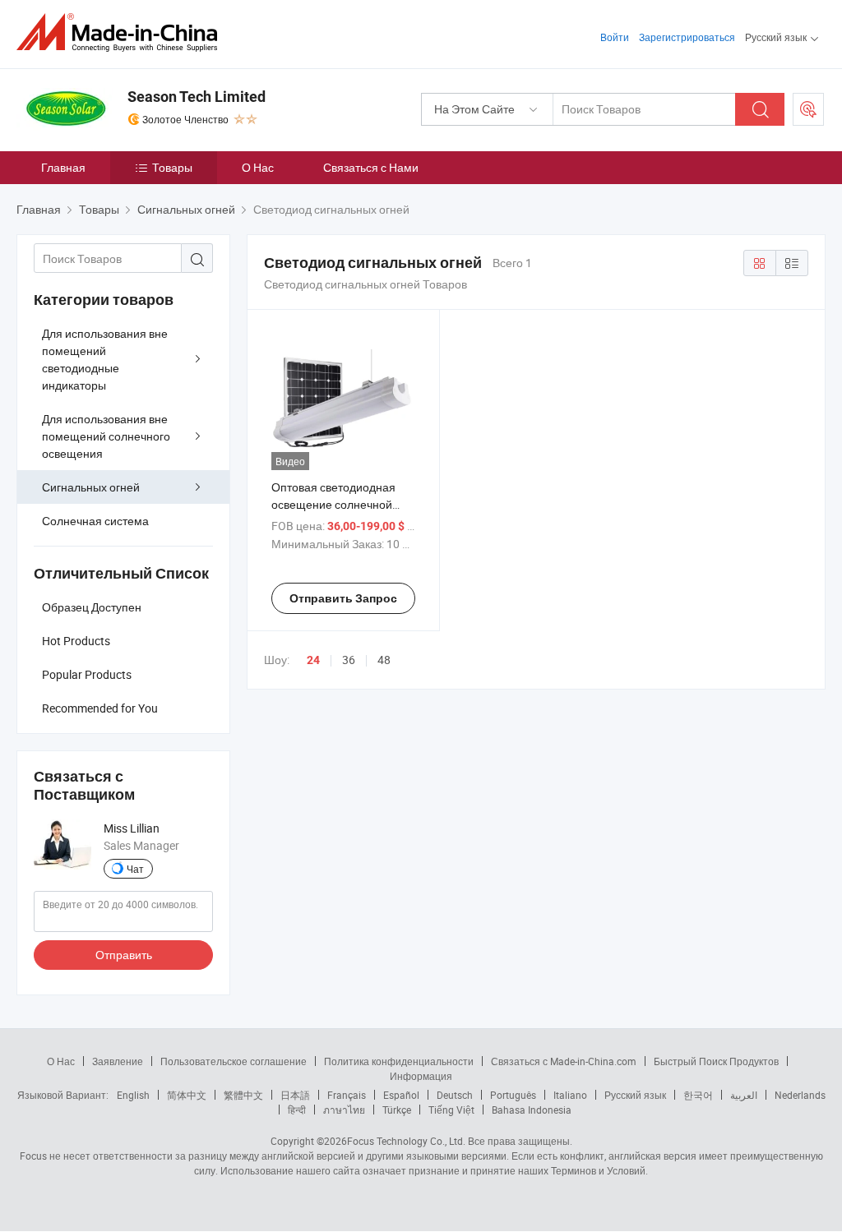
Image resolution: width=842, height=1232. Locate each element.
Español (401, 1094)
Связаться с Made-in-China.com (563, 1061)
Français (346, 1094)
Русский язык (635, 1094)
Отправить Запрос (343, 598)
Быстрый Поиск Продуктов (716, 1061)
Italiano (570, 1094)
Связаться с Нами (371, 167)
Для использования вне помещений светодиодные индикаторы (105, 359)
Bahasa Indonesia (531, 1109)
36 (348, 659)
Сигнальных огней (91, 487)
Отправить (123, 954)
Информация (421, 1075)
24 (313, 660)
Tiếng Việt (451, 1109)
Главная (63, 167)
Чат (135, 868)
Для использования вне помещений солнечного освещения (106, 436)
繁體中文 (243, 1094)
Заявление (117, 1061)
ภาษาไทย (344, 1109)
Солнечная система (95, 520)
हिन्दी (297, 1109)
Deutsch (455, 1094)
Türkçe (396, 1109)
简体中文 (186, 1094)
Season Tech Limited (196, 96)
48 (384, 659)
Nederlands (800, 1094)
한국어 (698, 1094)
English (133, 1094)
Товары (172, 167)
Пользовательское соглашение (233, 1061)
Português (513, 1094)
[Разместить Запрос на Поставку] (808, 109)
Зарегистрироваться (687, 37)
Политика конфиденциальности (399, 1061)
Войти (614, 37)
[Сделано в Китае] (122, 32)
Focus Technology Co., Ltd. (406, 1140)
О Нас (258, 167)
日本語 (295, 1094)
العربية (743, 1094)
